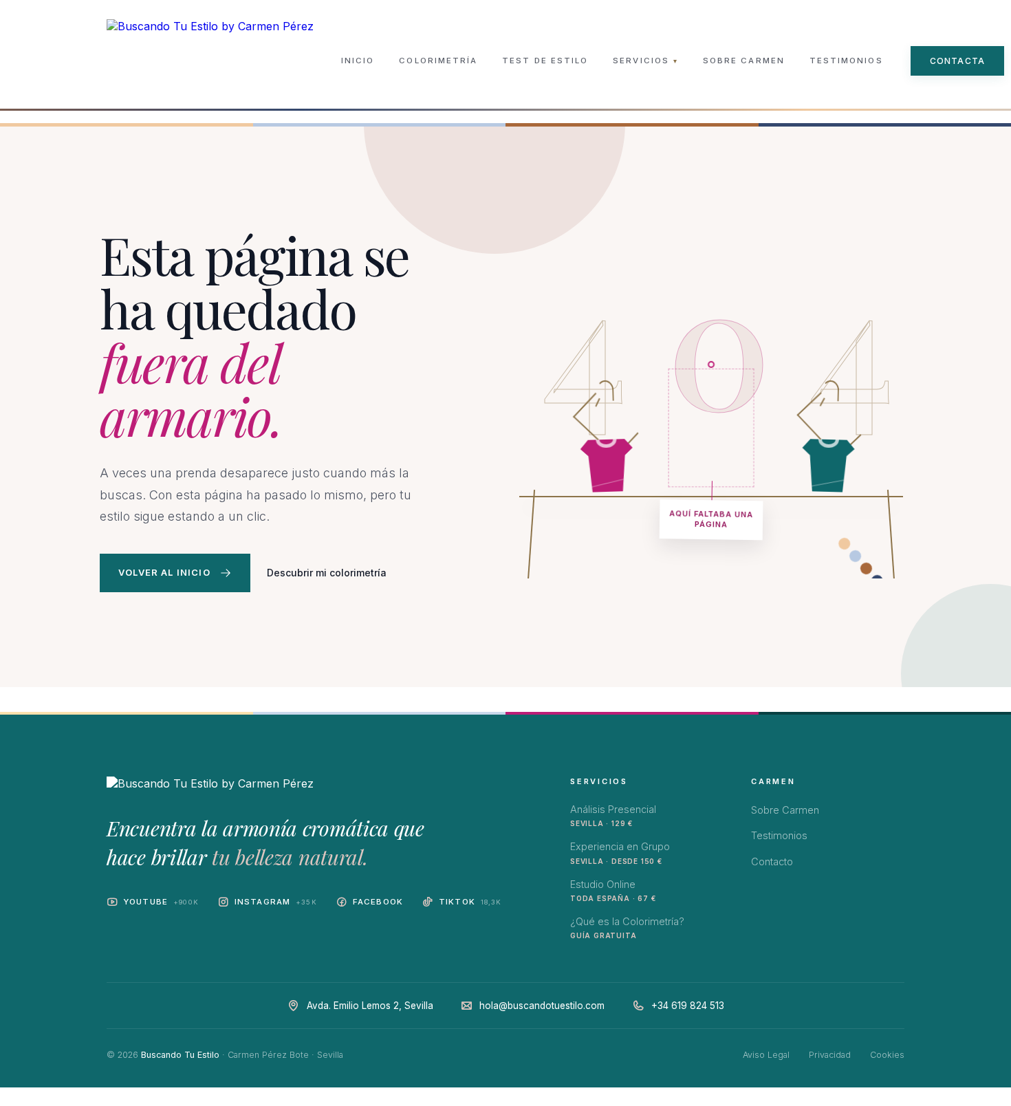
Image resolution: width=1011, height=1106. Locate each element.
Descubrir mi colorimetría (327, 572)
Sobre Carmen (744, 60)
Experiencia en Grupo (620, 853)
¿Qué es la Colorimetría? (627, 927)
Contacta (958, 61)
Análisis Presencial (613, 815)
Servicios (645, 60)
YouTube (161, 902)
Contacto (772, 861)
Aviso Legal (766, 1055)
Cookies (887, 1055)
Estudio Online (612, 890)
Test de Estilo (545, 60)
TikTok (470, 902)
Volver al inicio (164, 572)
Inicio (357, 60)
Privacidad (830, 1055)
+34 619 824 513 (687, 1005)
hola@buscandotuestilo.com (542, 1005)
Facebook (378, 902)
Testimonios (846, 60)
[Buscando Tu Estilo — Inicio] (210, 60)
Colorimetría (438, 60)
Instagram (276, 902)
